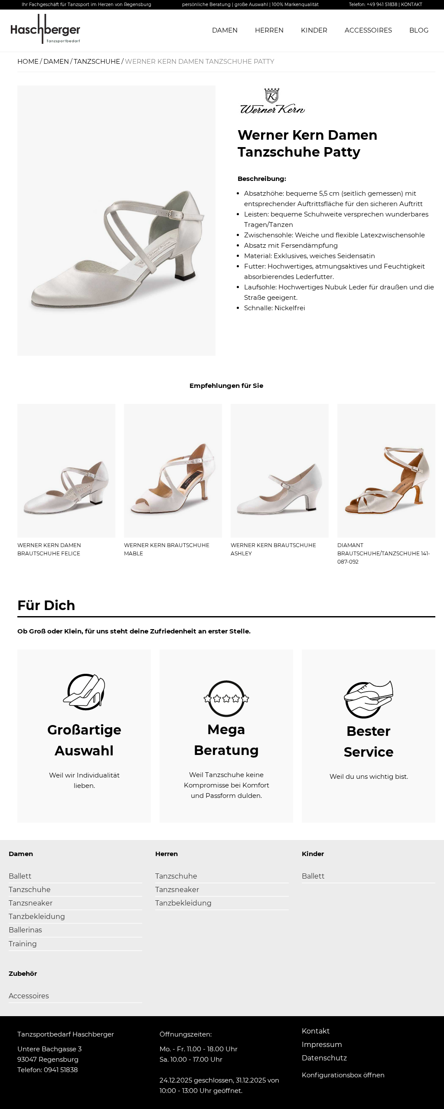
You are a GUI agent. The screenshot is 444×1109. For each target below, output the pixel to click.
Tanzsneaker (30, 903)
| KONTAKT (410, 4)
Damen (225, 30)
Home (28, 61)
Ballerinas (25, 930)
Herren (269, 30)
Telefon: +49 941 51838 (373, 4)
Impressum (322, 1044)
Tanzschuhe (30, 890)
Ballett (20, 876)
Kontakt (316, 1031)
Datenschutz (324, 1058)
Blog (419, 30)
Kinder (314, 30)
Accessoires (368, 30)
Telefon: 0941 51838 (47, 1070)
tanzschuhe (97, 61)
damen (56, 61)
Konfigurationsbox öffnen (343, 1075)
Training (23, 944)
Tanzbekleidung (37, 916)
